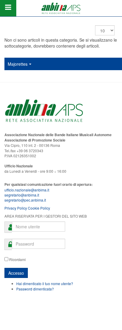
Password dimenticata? (35, 288)
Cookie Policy (39, 207)
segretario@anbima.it (21, 194)
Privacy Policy (15, 207)
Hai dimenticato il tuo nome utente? (44, 283)
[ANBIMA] (61, 8)
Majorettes (18, 64)
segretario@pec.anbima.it (25, 199)
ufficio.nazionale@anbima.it (26, 189)
